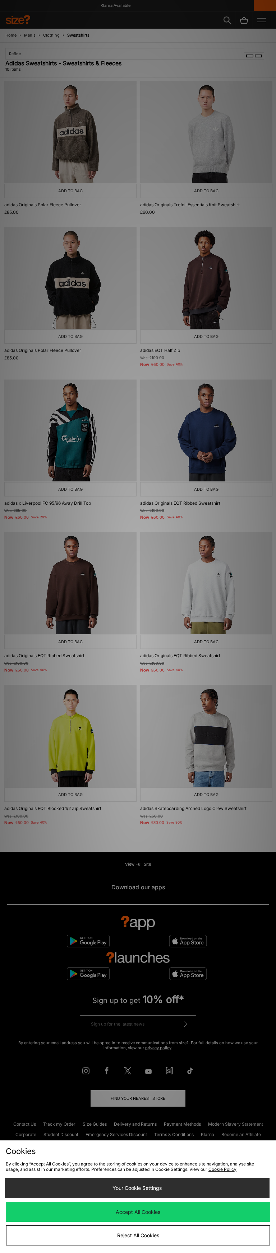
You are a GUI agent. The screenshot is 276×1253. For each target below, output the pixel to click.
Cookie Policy (222, 1169)
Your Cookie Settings (137, 1188)
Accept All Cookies (138, 1212)
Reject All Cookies (138, 1235)
